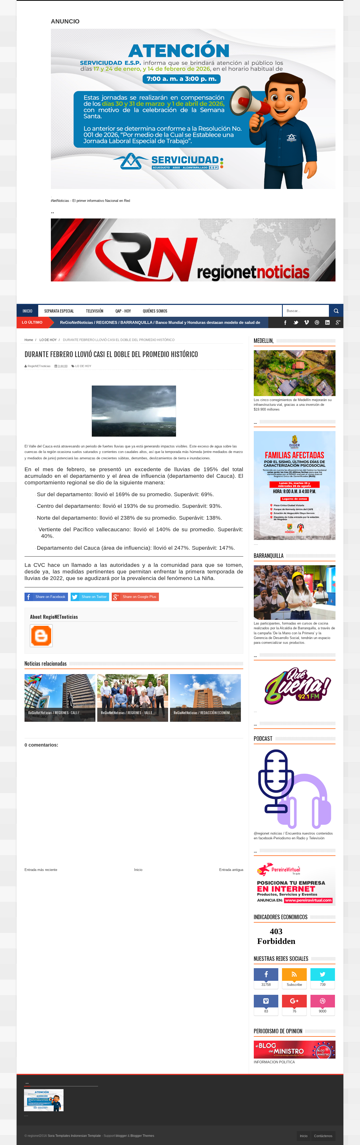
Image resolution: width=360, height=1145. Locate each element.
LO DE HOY (83, 366)
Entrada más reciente (41, 870)
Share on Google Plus (139, 597)
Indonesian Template (86, 1136)
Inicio (27, 311)
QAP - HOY (123, 311)
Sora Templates (59, 1136)
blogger (121, 1136)
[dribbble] (317, 322)
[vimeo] (306, 322)
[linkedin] (327, 322)
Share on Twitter (94, 597)
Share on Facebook (50, 597)
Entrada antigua (231, 870)
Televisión (94, 311)
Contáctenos (323, 1136)
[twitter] (296, 322)
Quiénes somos (155, 311)
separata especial (59, 311)
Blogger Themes (142, 1136)
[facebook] (285, 322)
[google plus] (338, 322)
